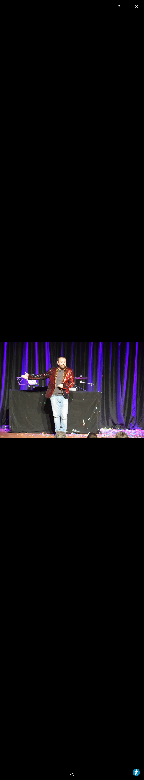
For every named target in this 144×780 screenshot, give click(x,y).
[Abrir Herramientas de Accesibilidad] (136, 772)
